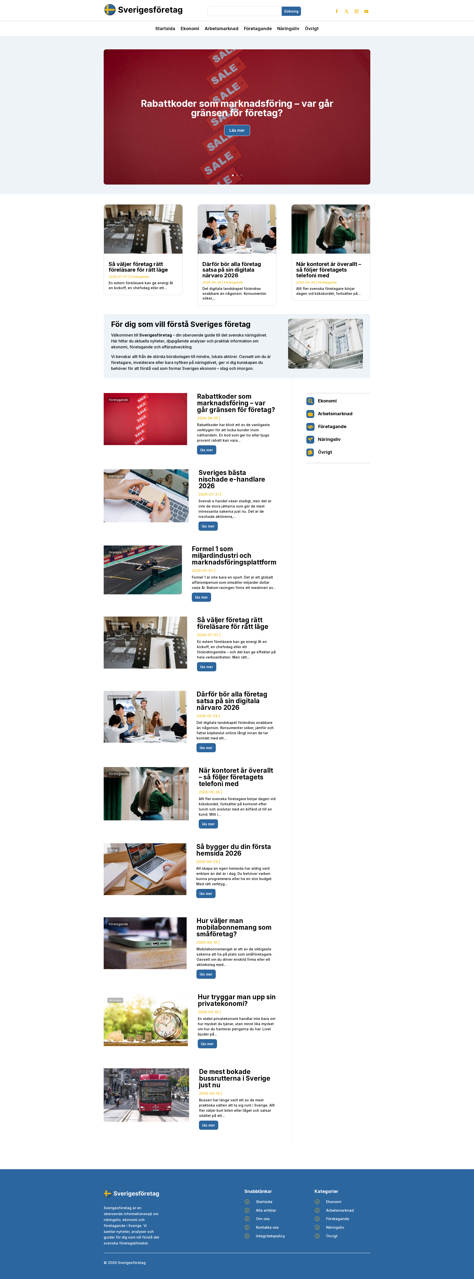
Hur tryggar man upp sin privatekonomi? (237, 1000)
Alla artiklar (266, 1210)
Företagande (258, 29)
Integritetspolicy (270, 1236)
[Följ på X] (347, 11)
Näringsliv (288, 29)
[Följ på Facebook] (337, 11)
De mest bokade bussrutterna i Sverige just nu (234, 1078)
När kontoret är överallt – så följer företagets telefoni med (328, 270)
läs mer (206, 450)
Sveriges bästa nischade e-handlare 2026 (231, 479)
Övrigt (312, 29)
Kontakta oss (267, 1227)
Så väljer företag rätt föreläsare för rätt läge (138, 267)
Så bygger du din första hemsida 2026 (233, 850)
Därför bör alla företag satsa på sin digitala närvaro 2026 (231, 270)
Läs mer (237, 130)
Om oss (263, 1218)
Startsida (165, 29)
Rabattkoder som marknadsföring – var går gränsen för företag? (237, 108)
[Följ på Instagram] (356, 11)
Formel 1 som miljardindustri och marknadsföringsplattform (234, 555)
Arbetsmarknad (221, 29)
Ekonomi (190, 29)
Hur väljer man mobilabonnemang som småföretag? (234, 927)
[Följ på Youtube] (366, 11)
